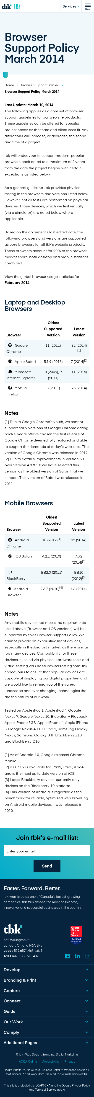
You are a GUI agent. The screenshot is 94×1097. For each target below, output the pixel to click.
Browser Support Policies (40, 85)
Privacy (70, 1061)
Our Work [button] (13, 1022)
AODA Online (28, 1061)
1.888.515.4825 (29, 956)
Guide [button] (10, 1011)
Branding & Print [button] (20, 980)
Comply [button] (11, 1032)
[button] (70, 6)
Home (9, 85)
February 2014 (17, 282)
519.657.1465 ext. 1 (28, 950)
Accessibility (51, 1061)
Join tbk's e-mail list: (47, 837)
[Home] (11, 6)
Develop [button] (12, 969)
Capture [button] (12, 990)
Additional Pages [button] (20, 1042)
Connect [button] (12, 1001)
